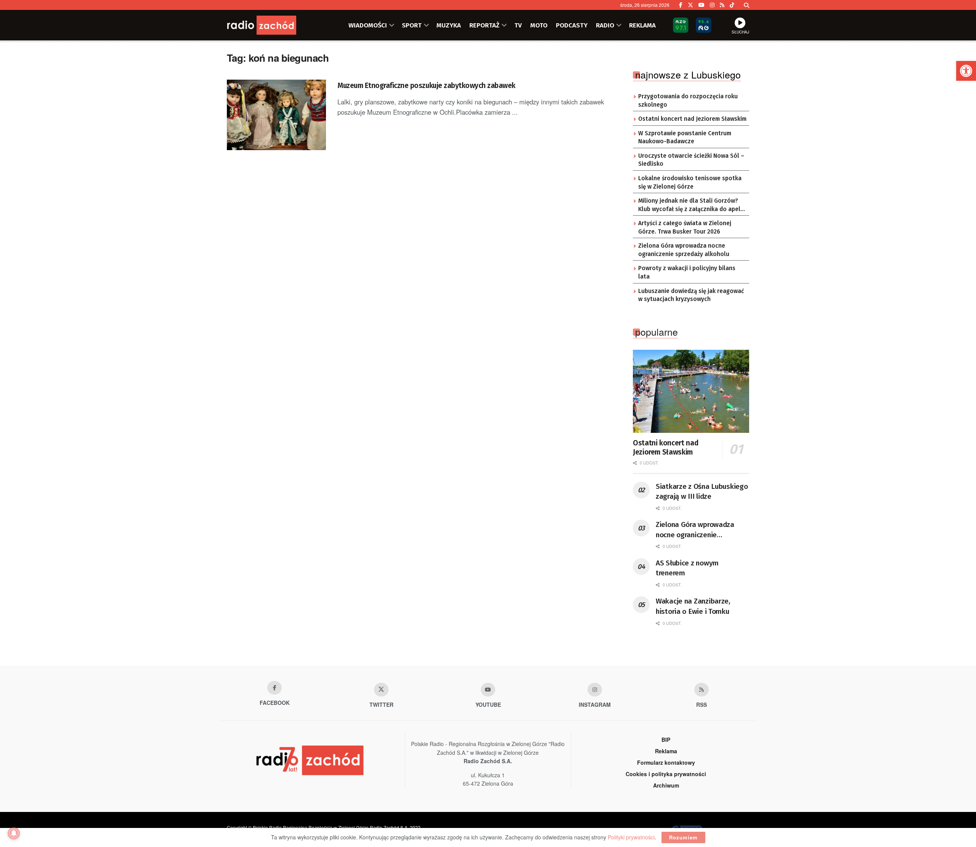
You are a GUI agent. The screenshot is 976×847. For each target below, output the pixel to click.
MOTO (538, 25)
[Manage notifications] (14, 833)
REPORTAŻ (484, 25)
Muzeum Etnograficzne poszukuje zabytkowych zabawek (426, 85)
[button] (966, 71)
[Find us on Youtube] (488, 689)
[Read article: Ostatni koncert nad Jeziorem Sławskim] (691, 391)
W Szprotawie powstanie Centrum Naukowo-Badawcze (684, 137)
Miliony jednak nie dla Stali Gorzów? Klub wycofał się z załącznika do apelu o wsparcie (691, 205)
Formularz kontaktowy (666, 762)
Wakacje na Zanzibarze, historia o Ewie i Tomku (693, 606)
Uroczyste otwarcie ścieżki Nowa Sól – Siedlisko (691, 160)
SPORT (412, 25)
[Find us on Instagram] (712, 5)
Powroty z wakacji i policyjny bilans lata (686, 272)
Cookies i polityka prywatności (666, 774)
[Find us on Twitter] (690, 5)
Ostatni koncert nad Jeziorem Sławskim (692, 118)
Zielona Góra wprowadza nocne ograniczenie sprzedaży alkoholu (683, 250)
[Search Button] (746, 5)
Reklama (666, 751)
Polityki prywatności (631, 837)
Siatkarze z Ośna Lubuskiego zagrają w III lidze (702, 491)
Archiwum (666, 785)
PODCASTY (572, 25)
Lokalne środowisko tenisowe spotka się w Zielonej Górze (690, 182)
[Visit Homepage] (272, 25)
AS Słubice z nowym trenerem (687, 568)
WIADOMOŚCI (367, 25)
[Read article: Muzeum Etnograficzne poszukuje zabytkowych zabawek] (276, 115)
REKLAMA (642, 25)
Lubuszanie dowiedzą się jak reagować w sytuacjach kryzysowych (691, 295)
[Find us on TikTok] (732, 5)
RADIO (605, 25)
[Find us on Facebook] (680, 5)
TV (518, 25)
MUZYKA (449, 25)
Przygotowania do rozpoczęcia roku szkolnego (688, 100)
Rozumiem (683, 837)
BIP (665, 739)
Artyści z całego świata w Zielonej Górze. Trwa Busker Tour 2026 (684, 227)
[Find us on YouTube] (701, 5)
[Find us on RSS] (722, 5)
